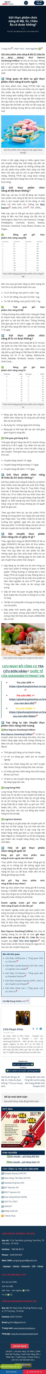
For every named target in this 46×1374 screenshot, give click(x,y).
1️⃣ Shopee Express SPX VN (13, 1173)
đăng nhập (18, 1101)
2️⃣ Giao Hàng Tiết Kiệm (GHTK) (15, 1178)
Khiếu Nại (10, 1357)
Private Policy (33, 1357)
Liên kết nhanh (19, 1346)
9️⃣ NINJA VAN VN (9, 1211)
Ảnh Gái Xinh (7, 1282)
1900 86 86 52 (35, 1371)
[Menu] (26, 3)
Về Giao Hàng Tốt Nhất (24, 1351)
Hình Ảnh (5, 1286)
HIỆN (24, 1001)
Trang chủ (6, 48)
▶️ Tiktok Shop (8, 1215)
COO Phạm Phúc (32, 31)
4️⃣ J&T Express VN (10, 1187)
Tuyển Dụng (21, 1357)
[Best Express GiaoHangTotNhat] (12, 3)
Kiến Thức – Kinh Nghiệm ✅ (13, 1290)
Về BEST (9, 1351)
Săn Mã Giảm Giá (26, 1360)
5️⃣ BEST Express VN (10, 1192)
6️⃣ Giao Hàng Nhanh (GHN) (14, 1197)
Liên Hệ (14, 1360)
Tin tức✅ (5, 1294)
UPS (25, 207)
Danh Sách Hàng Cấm (30, 1354)
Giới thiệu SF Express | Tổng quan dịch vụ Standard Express (24, 975)
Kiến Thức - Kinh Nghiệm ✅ (28, 48)
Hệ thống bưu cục (11, 1366)
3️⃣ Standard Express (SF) (12, 1182)
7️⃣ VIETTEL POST (9, 1201)
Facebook (12, 1371)
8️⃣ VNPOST (6, 1206)
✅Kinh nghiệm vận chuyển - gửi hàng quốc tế (23, 1071)
